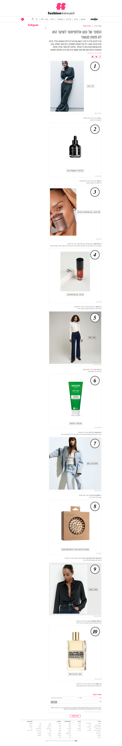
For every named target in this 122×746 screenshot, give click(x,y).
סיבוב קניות (87, 26)
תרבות (60, 728)
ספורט (60, 732)
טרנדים (68, 19)
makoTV (49, 733)
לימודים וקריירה (38, 728)
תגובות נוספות (75, 716)
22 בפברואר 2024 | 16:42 (89, 711)
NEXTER (59, 733)
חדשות (83, 19)
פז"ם (50, 732)
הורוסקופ (30, 723)
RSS (46, 740)
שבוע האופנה (68, 733)
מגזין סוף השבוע (98, 725)
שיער (70, 735)
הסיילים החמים (98, 728)
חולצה (70, 725)
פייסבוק (79, 725)
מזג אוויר (30, 725)
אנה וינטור (69, 732)
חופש (50, 735)
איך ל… (89, 728)
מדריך (70, 737)
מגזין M (39, 726)
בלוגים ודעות (38, 730)
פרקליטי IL (39, 733)
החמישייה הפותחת (97, 726)
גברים (50, 723)
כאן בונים (39, 732)
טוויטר (80, 726)
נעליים (70, 723)
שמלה (70, 726)
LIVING (49, 725)
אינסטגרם (79, 728)
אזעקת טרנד (88, 723)
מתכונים (30, 726)
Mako (60, 723)
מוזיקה (60, 730)
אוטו (50, 730)
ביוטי (52, 19)
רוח (50, 737)
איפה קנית (89, 726)
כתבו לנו (79, 723)
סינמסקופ (39, 735)
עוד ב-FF (44, 19)
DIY (90, 725)
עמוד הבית (97, 26)
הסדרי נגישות (29, 730)
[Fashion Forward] (61, 14)
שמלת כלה (69, 728)
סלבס (76, 19)
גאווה (40, 725)
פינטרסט (79, 730)
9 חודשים (49, 726)
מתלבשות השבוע (97, 730)
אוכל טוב (59, 735)
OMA (95, 369)
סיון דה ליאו (97, 53)
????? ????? (66, 740)
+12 (31, 728)
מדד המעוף (99, 732)
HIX (40, 723)
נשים (60, 737)
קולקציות (99, 735)
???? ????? (71, 740)
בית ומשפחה (48, 728)
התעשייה (60, 19)
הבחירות (99, 737)
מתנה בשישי (98, 733)
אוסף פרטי (89, 730)
